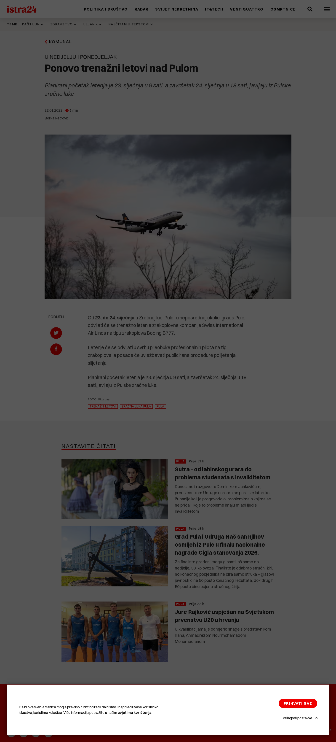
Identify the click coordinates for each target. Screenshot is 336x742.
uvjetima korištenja (135, 712)
